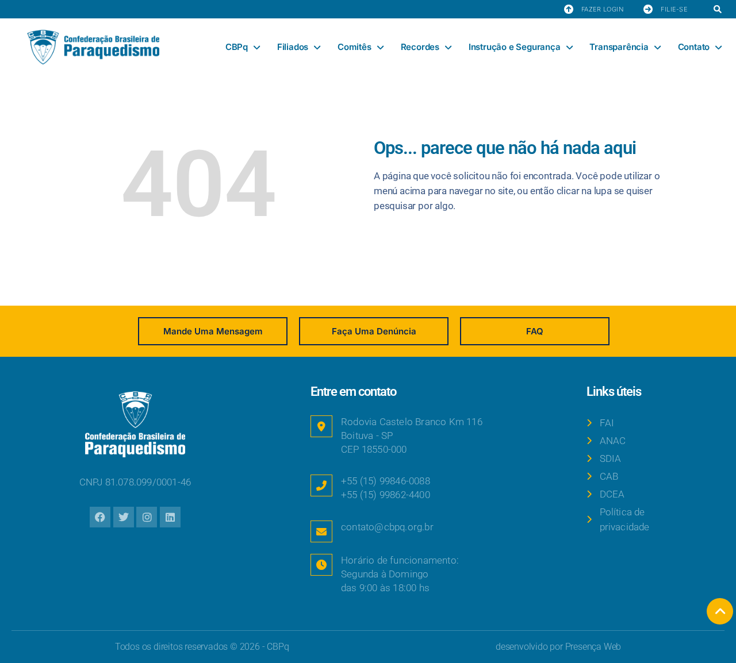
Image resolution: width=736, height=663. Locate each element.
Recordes (420, 46)
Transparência (618, 46)
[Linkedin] (170, 517)
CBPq (236, 46)
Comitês (354, 46)
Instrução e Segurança (515, 46)
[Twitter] (123, 517)
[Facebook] (100, 517)
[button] (717, 10)
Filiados (292, 46)
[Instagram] (146, 517)
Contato (694, 46)
